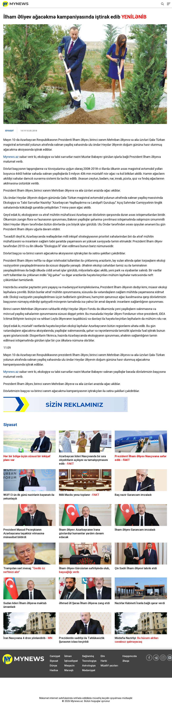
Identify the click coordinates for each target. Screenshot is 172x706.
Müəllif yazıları (109, 665)
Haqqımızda (129, 656)
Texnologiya (89, 660)
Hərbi (104, 660)
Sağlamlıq (88, 656)
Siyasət (10, 424)
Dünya (53, 665)
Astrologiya (89, 665)
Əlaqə (125, 660)
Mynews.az (11, 157)
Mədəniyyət (88, 670)
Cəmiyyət (55, 656)
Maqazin (69, 665)
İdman (68, 656)
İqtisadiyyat (71, 660)
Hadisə (54, 670)
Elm (103, 656)
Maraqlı (68, 670)
